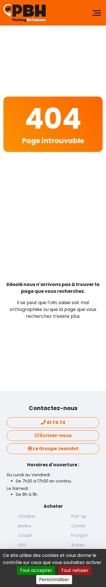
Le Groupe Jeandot (55, 448)
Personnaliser (54, 579)
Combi (78, 526)
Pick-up (78, 516)
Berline (24, 526)
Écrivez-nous (55, 435)
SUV (22, 545)
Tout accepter (36, 570)
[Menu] (97, 12)
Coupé (25, 535)
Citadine (26, 516)
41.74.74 (55, 422)
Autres (78, 545)
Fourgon (79, 535)
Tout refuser (74, 570)
